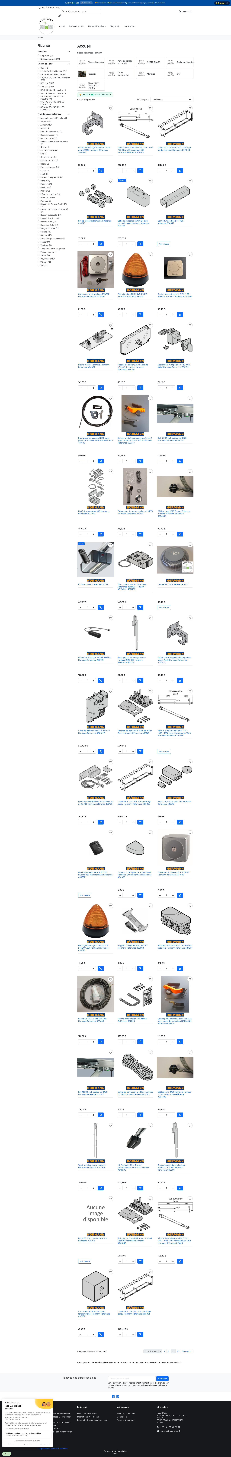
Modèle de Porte (45, 64)
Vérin (44, 265)
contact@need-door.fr (170, 1431)
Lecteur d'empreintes (51, 177)
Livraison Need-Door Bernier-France (54, 1413)
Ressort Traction (50, 218)
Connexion (122, 1417)
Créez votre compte (126, 1420)
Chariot (45, 147)
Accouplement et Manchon (53, 118)
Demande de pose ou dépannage (92, 1420)
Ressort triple (48, 221)
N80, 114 (47, 83)
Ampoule (45, 121)
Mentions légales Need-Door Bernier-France (54, 1418)
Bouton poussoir (49, 135)
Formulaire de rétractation (115, 1451)
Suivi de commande (126, 1413)
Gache (44, 170)
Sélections (42, 51)
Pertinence (172, 99)
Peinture (45, 187)
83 (178, 1351)
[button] (80, 170)
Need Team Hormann (86, 1413)
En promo (46, 55)
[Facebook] (113, 1396)
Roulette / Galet (49, 225)
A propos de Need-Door (49, 1428)
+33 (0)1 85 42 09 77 (170, 1427)
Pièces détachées (96, 26)
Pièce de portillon (50, 194)
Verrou (45, 255)
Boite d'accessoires (51, 131)
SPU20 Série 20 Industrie (53, 90)
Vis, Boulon (47, 259)
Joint (44, 174)
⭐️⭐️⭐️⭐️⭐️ (222, 3)
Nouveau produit (50, 59)
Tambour (46, 245)
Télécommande (48, 252)
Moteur (45, 180)
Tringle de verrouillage (52, 248)
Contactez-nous (45, 1437)
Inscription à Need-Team (88, 1417)
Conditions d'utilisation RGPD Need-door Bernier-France (54, 1423)
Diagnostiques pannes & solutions (53, 1448)
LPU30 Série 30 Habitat (53, 74)
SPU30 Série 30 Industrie (53, 93)
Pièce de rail (47, 197)
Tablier (45, 242)
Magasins (42, 1441)
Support (46, 235)
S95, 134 (47, 86)
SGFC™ (115, 1453)
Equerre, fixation (50, 167)
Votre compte (123, 1407)
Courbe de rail (48, 157)
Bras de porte (48, 138)
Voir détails (164, 244)
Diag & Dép (115, 26)
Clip (43, 153)
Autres (44, 128)
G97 (44, 68)
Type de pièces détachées (49, 114)
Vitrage (45, 262)
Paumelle (46, 184)
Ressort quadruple (50, 215)
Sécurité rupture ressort (52, 238)
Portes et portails (76, 26)
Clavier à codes (49, 150)
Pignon (45, 191)
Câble (44, 164)
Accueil (61, 26)
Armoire (46, 125)
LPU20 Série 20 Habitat (53, 71)
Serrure (45, 232)
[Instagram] (117, 1396)
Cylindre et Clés (49, 160)
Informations (129, 26)
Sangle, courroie (49, 228)
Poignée (45, 201)
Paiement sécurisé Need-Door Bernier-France (55, 1433)
